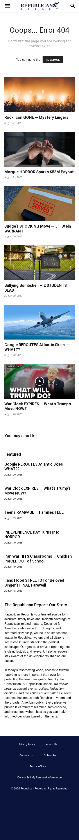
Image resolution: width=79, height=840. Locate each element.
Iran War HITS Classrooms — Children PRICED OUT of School (38, 558)
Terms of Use (38, 766)
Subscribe (50, 755)
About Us (51, 744)
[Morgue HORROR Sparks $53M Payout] (39, 149)
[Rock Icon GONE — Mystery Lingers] (39, 94)
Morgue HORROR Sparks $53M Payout (39, 172)
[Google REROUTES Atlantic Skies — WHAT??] (39, 322)
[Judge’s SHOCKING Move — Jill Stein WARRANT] (39, 203)
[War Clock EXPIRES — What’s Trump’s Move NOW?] (39, 381)
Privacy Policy (26, 744)
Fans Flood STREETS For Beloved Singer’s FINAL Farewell (34, 582)
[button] (7, 6)
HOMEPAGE (53, 59)
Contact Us (26, 755)
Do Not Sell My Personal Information (39, 777)
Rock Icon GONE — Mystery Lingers (36, 117)
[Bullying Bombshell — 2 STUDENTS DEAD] (39, 262)
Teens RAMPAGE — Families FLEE (34, 512)
